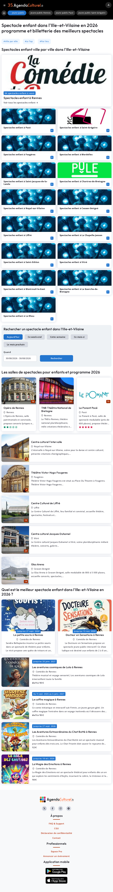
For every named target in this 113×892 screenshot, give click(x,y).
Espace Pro (56, 851)
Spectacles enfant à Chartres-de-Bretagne (82, 181)
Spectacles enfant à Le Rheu (19, 316)
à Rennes (28, 635)
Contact (56, 838)
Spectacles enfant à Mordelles (76, 154)
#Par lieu (44, 41)
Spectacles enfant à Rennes (23, 98)
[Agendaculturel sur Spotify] (68, 808)
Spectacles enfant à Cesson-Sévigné (79, 208)
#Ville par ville (11, 41)
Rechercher (56, 358)
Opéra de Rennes (14, 407)
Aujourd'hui (13, 337)
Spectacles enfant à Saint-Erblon (21, 262)
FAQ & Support (56, 823)
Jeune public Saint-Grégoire (91, 13)
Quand (7, 352)
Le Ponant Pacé (88, 407)
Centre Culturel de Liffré (45, 503)
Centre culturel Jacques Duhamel (50, 534)
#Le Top (29, 41)
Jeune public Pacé (64, 13)
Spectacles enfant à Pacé (17, 127)
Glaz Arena (37, 564)
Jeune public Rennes (41, 13)
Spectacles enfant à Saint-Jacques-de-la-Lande (25, 182)
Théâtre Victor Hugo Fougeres (49, 472)
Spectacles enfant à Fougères (19, 154)
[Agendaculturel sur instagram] (60, 808)
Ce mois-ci (79, 337)
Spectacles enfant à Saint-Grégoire (79, 127)
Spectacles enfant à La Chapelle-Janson (81, 235)
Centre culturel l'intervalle (46, 442)
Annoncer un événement (56, 856)
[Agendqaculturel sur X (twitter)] (44, 808)
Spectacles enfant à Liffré (18, 235)
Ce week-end (34, 337)
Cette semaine (57, 337)
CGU (56, 828)
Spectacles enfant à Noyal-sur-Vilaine (24, 208)
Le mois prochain (16, 344)
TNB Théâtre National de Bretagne (56, 409)
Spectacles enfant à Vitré (73, 262)
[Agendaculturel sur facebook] (52, 808)
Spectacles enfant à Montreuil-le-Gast (24, 289)
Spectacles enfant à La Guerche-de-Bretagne (79, 290)
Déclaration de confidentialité (56, 833)
